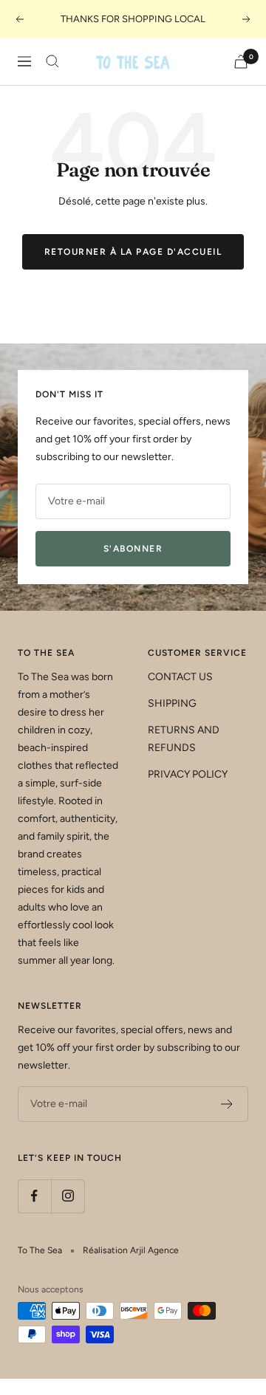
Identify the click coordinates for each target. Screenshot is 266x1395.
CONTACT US (180, 677)
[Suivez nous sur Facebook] (34, 1196)
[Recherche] (52, 61)
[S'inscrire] (227, 1104)
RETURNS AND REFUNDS (183, 739)
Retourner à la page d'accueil (133, 252)
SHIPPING (172, 703)
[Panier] (240, 62)
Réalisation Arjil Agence (131, 1250)
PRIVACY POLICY (188, 774)
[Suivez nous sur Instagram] (67, 1196)
